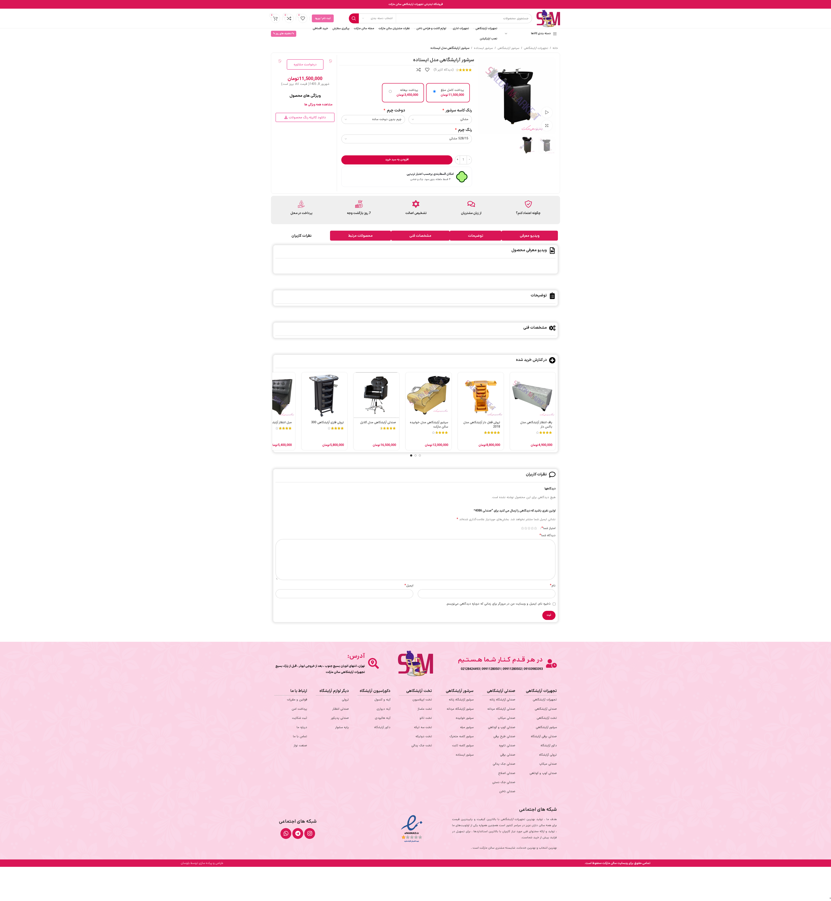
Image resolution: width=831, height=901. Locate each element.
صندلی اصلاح (506, 773)
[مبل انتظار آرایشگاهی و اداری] (272, 395)
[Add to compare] (418, 70)
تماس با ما (300, 736)
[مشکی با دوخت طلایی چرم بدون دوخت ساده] (373, 119)
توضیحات (475, 235)
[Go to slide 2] (415, 455)
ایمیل (408, 585)
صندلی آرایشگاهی (546, 709)
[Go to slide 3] (411, 455)
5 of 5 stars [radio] (522, 528)
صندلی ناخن (507, 791)
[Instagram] (309, 833)
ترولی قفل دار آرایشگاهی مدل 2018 (481, 424)
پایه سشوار (342, 727)
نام (553, 585)
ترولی (345, 699)
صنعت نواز (300, 745)
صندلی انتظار (340, 709)
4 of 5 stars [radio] (525, 528)
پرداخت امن (299, 709)
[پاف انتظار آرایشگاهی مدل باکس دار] (533, 395)
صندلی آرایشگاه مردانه (501, 709)
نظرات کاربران (301, 235)
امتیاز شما (548, 528)
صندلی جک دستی (503, 782)
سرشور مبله (466, 727)
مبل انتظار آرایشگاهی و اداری (274, 422)
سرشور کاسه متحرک (461, 736)
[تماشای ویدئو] (546, 112)
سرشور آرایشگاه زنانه (461, 699)
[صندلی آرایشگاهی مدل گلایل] (376, 395)
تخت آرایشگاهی (547, 718)
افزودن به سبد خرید (397, 160)
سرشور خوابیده (464, 718)
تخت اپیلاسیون (422, 699)
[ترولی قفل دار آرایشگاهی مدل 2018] (481, 395)
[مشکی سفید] (440, 119)
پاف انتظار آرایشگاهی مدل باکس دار (536, 424)
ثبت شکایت (299, 718)
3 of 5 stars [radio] (529, 528)
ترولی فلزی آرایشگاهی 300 (327, 422)
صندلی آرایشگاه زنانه (502, 699)
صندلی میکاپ (548, 764)
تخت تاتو (426, 718)
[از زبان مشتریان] (471, 204)
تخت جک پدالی (421, 745)
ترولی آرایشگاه (548, 755)
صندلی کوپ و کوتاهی (543, 773)
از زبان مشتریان (471, 213)
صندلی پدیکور (340, 718)
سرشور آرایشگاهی (508, 48)
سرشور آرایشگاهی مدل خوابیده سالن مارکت (429, 424)
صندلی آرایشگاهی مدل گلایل (378, 422)
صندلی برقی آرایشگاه (544, 736)
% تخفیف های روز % (283, 33)
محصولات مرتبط (360, 235)
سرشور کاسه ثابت (462, 745)
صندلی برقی (507, 755)
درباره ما (302, 727)
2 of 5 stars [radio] (532, 528)
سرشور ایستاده (483, 48)
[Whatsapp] (285, 833)
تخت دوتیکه (424, 736)
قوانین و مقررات (297, 699)
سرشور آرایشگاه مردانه (460, 709)
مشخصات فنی (420, 235)
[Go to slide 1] (420, 455)
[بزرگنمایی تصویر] (546, 125)
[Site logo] (548, 18)
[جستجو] (354, 18)
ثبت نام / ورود (323, 18)
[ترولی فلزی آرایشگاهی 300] (324, 395)
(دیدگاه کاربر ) (444, 70)
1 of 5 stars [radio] (535, 528)
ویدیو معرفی (530, 235)
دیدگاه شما (548, 535)
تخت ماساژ (425, 709)
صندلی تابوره (507, 745)
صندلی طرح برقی (504, 736)
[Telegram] (297, 833)
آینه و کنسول (382, 699)
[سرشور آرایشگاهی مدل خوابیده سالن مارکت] (428, 395)
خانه (555, 48)
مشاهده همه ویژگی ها (318, 104)
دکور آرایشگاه (549, 745)
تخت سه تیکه (423, 727)
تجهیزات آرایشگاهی (536, 48)
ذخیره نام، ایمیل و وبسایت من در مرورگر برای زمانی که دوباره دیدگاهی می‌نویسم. (498, 604)
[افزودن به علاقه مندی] (427, 70)
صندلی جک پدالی (504, 764)
